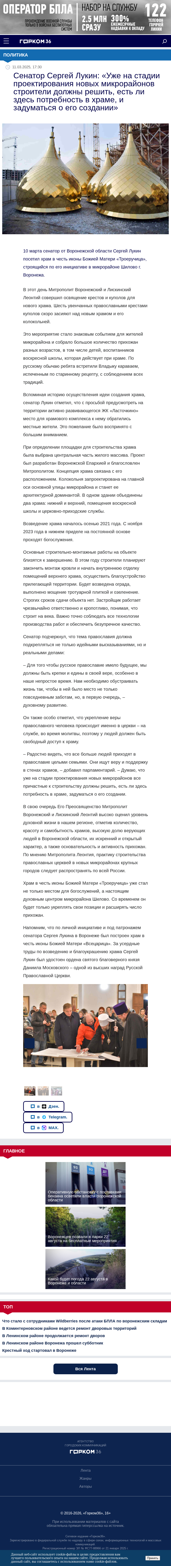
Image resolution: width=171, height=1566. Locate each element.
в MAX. (48, 1128)
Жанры (85, 1478)
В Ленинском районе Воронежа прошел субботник (52, 1343)
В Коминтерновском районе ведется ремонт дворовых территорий (69, 1328)
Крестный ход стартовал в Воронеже (39, 1350)
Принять (152, 1558)
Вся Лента (85, 1369)
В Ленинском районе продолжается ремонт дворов (53, 1336)
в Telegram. (52, 1117)
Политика (15, 54)
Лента (86, 1470)
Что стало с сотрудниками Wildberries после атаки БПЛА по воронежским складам (84, 1321)
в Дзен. (48, 1106)
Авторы (85, 1486)
